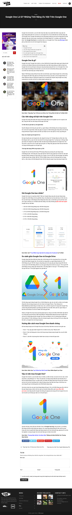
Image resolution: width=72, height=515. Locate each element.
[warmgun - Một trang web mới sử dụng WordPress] (8, 3)
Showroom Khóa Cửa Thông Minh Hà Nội (47, 113)
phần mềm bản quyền (61, 201)
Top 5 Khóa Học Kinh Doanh (40, 370)
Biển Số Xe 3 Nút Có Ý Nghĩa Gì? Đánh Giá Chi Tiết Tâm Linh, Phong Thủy (10, 71)
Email (39, 469)
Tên (21, 469)
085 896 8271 (60, 500)
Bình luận (22, 457)
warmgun (59, 503)
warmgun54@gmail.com (62, 501)
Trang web (57, 469)
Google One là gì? (28, 48)
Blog (36, 14)
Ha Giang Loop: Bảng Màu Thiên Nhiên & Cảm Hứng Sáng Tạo (10, 64)
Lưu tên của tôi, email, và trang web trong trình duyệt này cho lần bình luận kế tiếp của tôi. (44, 476)
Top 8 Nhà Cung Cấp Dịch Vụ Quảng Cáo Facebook (44, 253)
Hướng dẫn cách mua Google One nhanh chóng (35, 54)
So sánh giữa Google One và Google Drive (33, 53)
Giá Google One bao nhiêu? (30, 51)
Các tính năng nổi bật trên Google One (32, 49)
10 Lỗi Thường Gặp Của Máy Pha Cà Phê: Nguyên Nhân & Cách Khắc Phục (10, 86)
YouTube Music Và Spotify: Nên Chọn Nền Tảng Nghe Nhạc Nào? (10, 78)
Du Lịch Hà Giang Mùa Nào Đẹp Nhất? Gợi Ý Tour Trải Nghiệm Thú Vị (10, 93)
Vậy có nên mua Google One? (30, 56)
